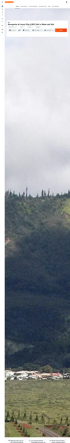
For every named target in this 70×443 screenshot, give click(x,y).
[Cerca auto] (2, 12)
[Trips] (2, 25)
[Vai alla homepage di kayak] (9, 2)
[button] (2, 2)
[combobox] (30, 27)
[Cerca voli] (2, 6)
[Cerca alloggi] (2, 9)
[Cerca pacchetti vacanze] (2, 15)
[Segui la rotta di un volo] (2, 21)
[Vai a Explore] (2, 18)
